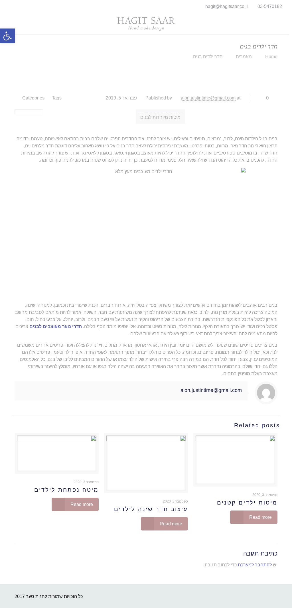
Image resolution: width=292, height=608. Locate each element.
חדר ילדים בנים (208, 56)
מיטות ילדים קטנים (247, 502)
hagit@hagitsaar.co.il (226, 6)
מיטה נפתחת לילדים (66, 490)
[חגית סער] (146, 23)
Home (271, 56)
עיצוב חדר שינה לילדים (151, 509)
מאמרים (244, 56)
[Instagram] (6, 6)
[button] (7, 36)
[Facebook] (14, 6)
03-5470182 (269, 6)
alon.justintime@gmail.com (208, 97)
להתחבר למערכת (255, 564)
